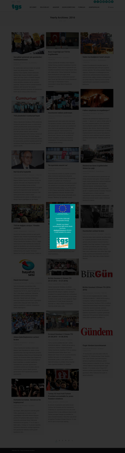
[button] (72, 207)
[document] (62, 226)
